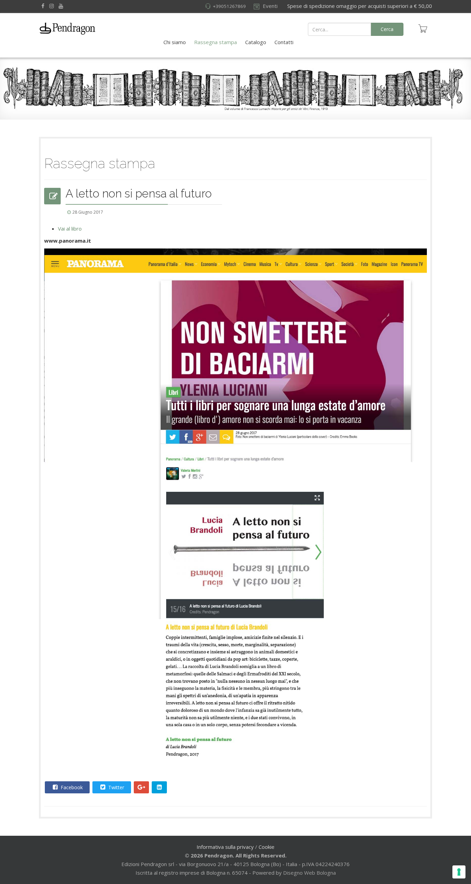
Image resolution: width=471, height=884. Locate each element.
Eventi (269, 5)
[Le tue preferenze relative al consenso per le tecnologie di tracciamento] (458, 871)
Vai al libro (70, 228)
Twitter (115, 787)
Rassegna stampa (215, 42)
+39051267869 (229, 6)
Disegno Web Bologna (309, 872)
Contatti (283, 42)
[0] (423, 28)
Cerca (387, 29)
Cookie (266, 846)
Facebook (71, 787)
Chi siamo (174, 42)
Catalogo (255, 42)
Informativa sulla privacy (225, 846)
